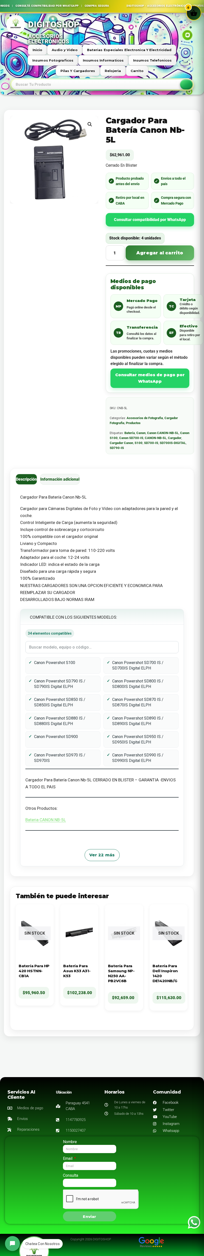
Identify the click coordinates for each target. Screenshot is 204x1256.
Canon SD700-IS (131, 438)
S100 (139, 443)
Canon (141, 433)
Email (68, 1158)
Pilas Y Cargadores (77, 71)
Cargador (174, 438)
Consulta (70, 1175)
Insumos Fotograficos (52, 60)
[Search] (186, 84)
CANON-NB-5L (155, 438)
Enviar (89, 1216)
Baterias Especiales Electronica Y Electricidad (129, 50)
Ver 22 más (102, 855)
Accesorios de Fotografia (145, 418)
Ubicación (63, 1092)
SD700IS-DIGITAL (173, 443)
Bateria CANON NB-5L (45, 819)
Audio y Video (64, 50)
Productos (133, 423)
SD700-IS (151, 443)
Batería (129, 433)
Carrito (137, 71)
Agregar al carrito (159, 253)
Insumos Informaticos (103, 60)
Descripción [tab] (26, 479)
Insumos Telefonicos (152, 60)
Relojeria (113, 71)
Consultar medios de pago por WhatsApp (150, 378)
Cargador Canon (121, 443)
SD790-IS (117, 448)
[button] (89, 124)
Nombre (70, 1141)
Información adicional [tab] (59, 479)
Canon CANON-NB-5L (163, 433)
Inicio (38, 50)
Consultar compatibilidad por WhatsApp (150, 219)
